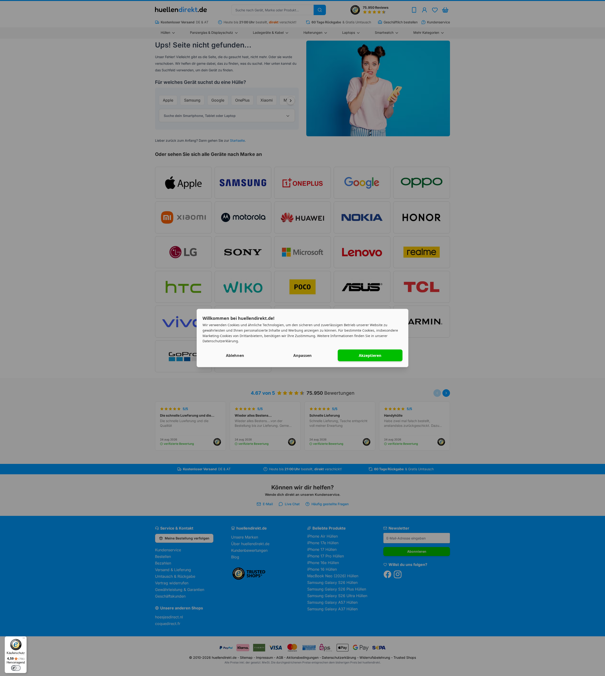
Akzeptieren (370, 355)
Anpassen (302, 355)
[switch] (16, 668)
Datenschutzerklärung (220, 341)
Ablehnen (235, 355)
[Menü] (24, 639)
